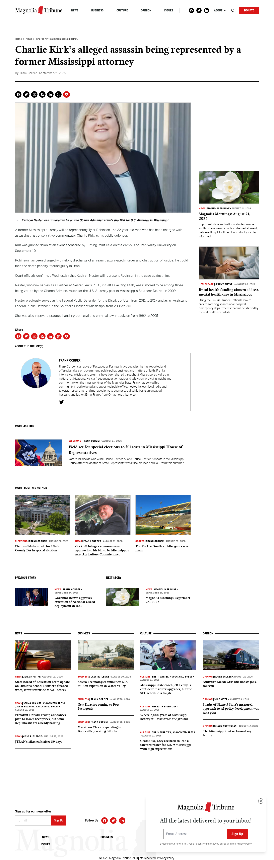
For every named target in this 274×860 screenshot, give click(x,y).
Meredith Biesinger (164, 706)
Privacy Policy (244, 843)
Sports (140, 541)
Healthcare (206, 284)
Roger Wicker (222, 676)
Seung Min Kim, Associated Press (44, 703)
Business (97, 10)
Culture (122, 10)
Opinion (146, 10)
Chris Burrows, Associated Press (173, 732)
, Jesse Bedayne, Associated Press (37, 706)
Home (18, 38)
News (74, 10)
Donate (249, 10)
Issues (168, 10)
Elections (75, 441)
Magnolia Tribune (165, 589)
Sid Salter (220, 699)
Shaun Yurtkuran (225, 726)
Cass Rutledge (32, 736)
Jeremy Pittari (224, 284)
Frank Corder (91, 441)
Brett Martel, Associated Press (172, 676)
